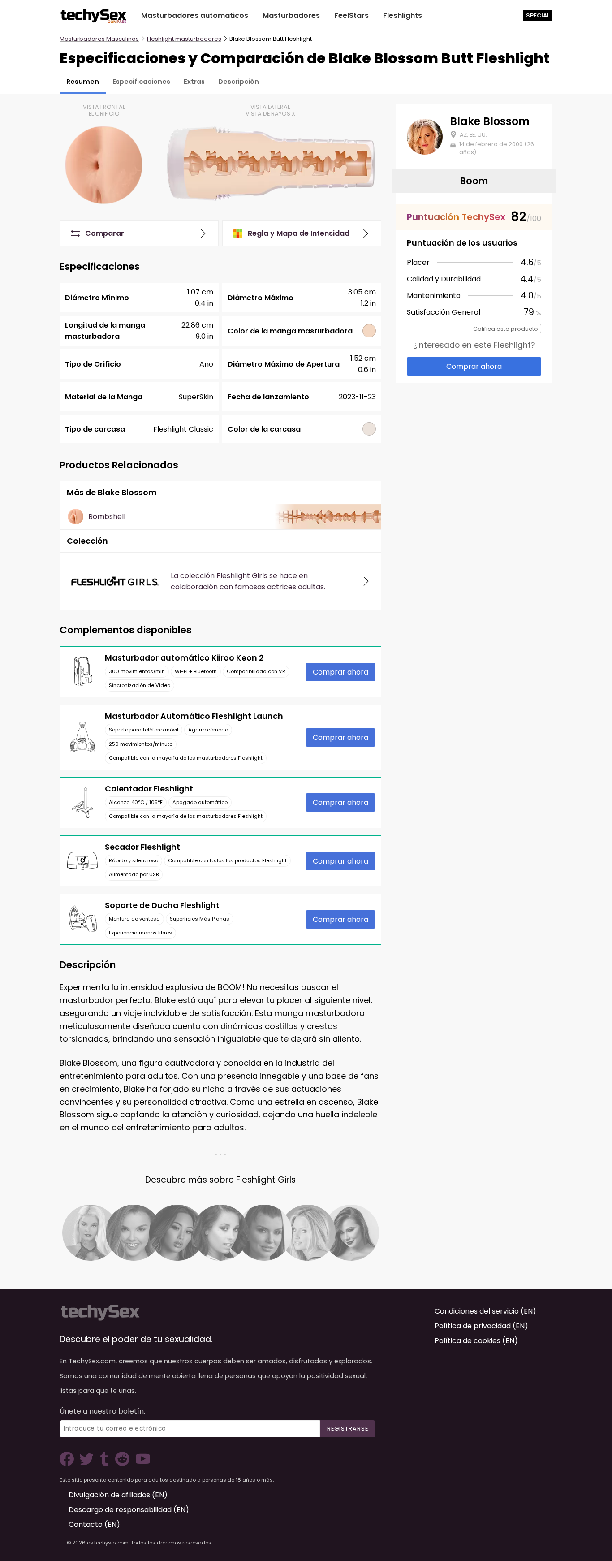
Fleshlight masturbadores (184, 39)
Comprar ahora (340, 672)
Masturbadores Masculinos (99, 39)
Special (538, 15)
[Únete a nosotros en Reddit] (121, 1463)
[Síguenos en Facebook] (69, 1463)
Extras (194, 81)
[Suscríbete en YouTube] (140, 1463)
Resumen (82, 81)
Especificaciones (141, 81)
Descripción (238, 81)
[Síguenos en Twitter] (88, 1463)
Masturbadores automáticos (194, 15)
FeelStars (351, 15)
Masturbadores (291, 15)
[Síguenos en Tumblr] (105, 1463)
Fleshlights (402, 15)
